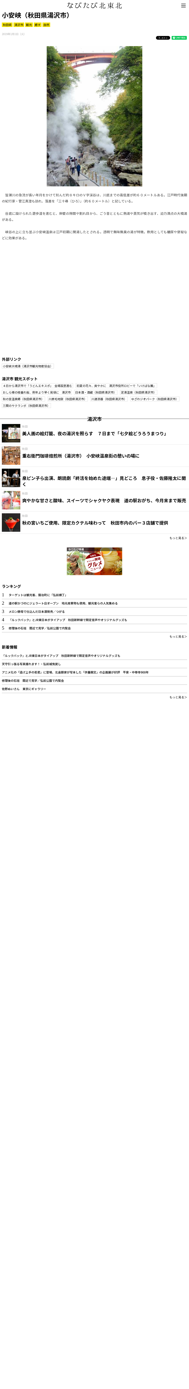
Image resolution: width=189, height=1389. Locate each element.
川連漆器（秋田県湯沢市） (109, 399)
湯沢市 (18, 25)
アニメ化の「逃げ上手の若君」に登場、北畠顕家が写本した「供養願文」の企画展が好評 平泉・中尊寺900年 (75, 672)
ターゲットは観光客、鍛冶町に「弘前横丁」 (38, 595)
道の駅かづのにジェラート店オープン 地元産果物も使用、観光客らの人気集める (63, 603)
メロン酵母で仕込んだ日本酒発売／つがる (37, 611)
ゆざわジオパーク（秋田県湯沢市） (154, 399)
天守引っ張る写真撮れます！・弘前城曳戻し (31, 664)
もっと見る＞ (178, 538)
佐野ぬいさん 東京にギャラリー (24, 689)
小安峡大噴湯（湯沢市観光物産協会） (28, 366)
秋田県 (7, 25)
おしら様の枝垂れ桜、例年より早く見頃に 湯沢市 (37, 392)
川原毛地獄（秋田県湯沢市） (68, 399)
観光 (29, 25)
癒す (38, 25)
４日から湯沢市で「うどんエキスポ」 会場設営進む (37, 385)
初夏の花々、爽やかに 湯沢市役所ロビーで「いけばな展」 (116, 385)
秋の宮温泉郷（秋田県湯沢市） (23, 399)
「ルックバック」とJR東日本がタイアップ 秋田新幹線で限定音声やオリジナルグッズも (68, 620)
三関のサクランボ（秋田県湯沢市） (26, 405)
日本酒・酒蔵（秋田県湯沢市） (95, 392)
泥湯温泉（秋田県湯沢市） (138, 392)
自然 (46, 25)
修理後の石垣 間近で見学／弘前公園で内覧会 (40, 628)
